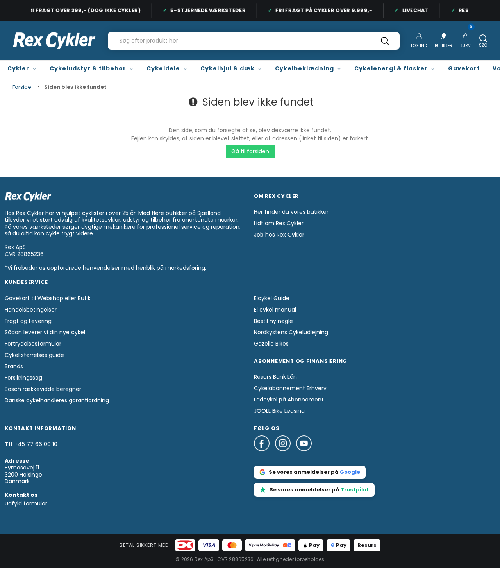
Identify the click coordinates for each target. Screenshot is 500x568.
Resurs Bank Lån (275, 377)
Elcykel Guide (271, 298)
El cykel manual (275, 310)
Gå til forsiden (250, 151)
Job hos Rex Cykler (279, 234)
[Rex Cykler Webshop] (54, 40)
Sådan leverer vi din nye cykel (45, 332)
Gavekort (464, 68)
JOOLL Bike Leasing (279, 411)
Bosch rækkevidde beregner (43, 389)
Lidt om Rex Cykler (279, 223)
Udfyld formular (26, 503)
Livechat (413, 10)
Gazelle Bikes (271, 344)
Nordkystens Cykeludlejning (291, 332)
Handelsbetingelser (31, 310)
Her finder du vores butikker (291, 212)
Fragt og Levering (28, 321)
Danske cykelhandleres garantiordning (57, 400)
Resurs (367, 545)
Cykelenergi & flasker (391, 68)
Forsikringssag (23, 378)
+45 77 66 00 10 (35, 444)
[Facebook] (264, 455)
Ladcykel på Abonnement (289, 399)
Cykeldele (163, 68)
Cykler (18, 68)
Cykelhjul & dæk (227, 68)
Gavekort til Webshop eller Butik (48, 298)
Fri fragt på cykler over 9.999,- (321, 10)
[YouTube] (304, 455)
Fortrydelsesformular (33, 344)
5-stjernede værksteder (205, 10)
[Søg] (385, 43)
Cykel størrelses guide (34, 355)
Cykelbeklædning (304, 68)
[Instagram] (285, 455)
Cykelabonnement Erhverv (290, 388)
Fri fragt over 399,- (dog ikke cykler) (80, 10)
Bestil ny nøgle (273, 321)
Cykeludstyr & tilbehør (88, 68)
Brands (14, 366)
